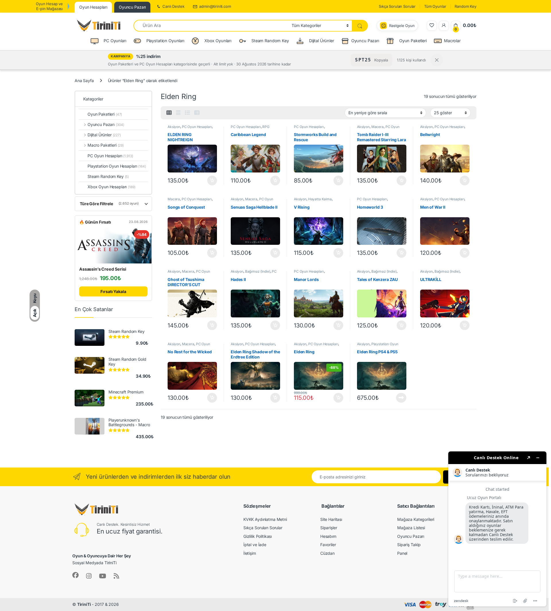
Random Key (465, 6)
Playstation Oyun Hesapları (117, 166)
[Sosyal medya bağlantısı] (75, 575)
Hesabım (328, 536)
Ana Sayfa (84, 80)
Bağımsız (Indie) (257, 271)
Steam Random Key (108, 176)
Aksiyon (174, 127)
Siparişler (328, 527)
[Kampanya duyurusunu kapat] (436, 60)
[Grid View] (169, 113)
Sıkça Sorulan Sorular (397, 6)
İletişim (249, 553)
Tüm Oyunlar (435, 6)
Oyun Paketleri (105, 114)
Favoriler (328, 544)
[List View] (187, 113)
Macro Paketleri (106, 145)
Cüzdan (327, 553)
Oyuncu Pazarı (365, 40)
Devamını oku (397, 398)
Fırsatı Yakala (113, 291)
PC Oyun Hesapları (197, 127)
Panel (402, 553)
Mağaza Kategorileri (415, 519)
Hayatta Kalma (320, 199)
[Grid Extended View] (178, 113)
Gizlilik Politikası (257, 536)
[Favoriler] (432, 26)
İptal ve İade (254, 544)
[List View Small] (196, 113)
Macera (377, 127)
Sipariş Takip (409, 544)
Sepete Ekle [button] (210, 180)
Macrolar (452, 40)
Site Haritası (331, 519)
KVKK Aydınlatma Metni (265, 519)
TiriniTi (84, 604)
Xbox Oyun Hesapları (111, 186)
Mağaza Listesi (411, 527)
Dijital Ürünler (104, 134)
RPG (265, 127)
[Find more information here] (497, 529)
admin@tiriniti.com (215, 6)
